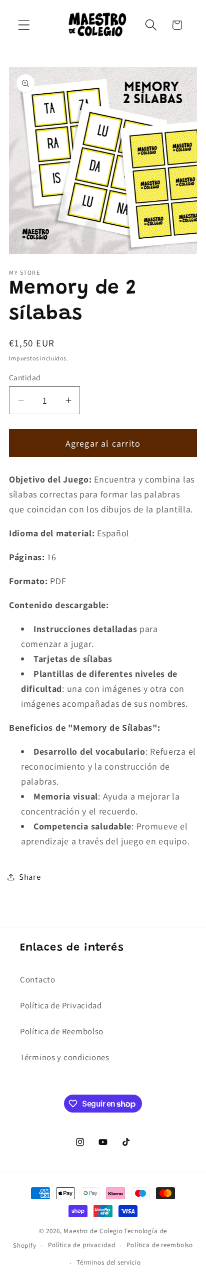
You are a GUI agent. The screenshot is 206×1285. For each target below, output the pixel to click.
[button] (24, 25)
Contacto (38, 979)
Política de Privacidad (61, 1005)
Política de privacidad (81, 1245)
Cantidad (25, 377)
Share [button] (30, 876)
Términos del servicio (108, 1262)
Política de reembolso (159, 1245)
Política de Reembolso (62, 1031)
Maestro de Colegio (93, 1231)
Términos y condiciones (65, 1057)
